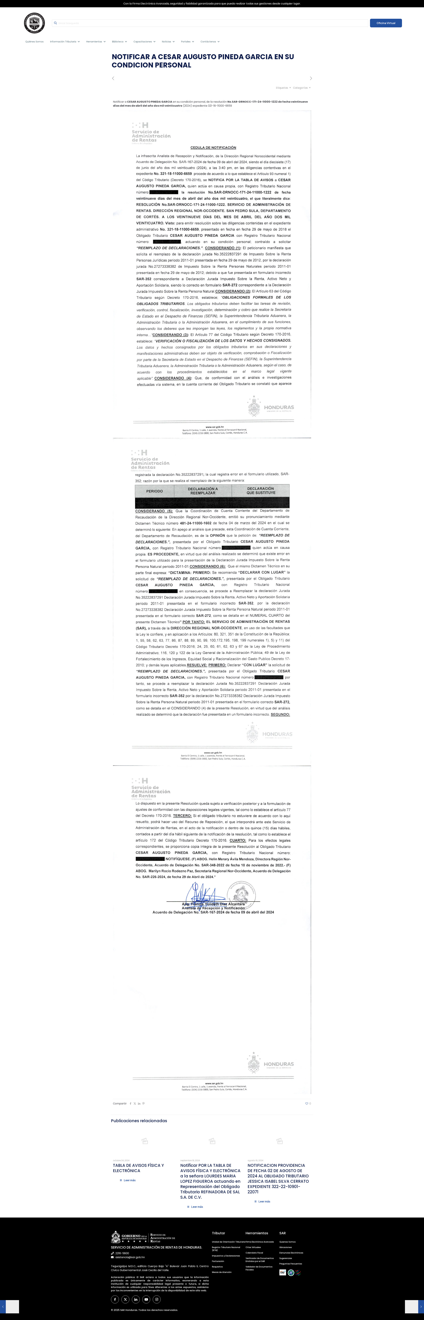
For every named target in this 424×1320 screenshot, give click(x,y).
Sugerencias (285, 1258)
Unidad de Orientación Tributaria (228, 1241)
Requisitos (217, 1266)
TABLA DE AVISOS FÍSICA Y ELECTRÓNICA (138, 1168)
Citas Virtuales (253, 1247)
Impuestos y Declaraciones (226, 1255)
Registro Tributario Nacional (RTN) (226, 1249)
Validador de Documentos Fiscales (259, 1268)
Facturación (218, 1261)
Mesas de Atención (222, 1272)
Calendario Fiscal (254, 1252)
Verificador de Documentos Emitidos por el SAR (260, 1260)
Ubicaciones (285, 1247)
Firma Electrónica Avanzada (260, 1241)
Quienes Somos (287, 1241)
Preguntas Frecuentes (290, 1263)
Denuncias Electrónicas (291, 1252)
